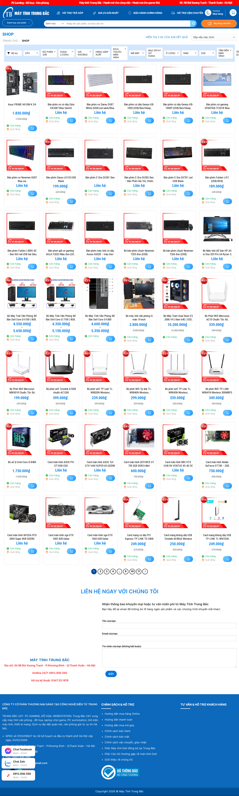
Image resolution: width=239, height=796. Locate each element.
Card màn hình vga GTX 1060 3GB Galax (60, 536)
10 (132, 571)
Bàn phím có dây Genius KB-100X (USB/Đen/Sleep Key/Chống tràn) (139, 106)
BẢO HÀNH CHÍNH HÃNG (147, 12)
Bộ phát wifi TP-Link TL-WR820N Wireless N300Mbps (100, 390)
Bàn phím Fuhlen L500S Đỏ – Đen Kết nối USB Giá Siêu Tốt (21, 252)
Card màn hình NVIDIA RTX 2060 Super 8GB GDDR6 (22, 536)
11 (139, 571)
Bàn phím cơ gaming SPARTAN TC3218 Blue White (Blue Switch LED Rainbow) (217, 106)
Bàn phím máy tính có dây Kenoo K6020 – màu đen (100, 252)
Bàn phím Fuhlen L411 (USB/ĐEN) (217, 179)
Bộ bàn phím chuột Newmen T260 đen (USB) (178, 252)
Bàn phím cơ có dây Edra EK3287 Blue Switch (61, 106)
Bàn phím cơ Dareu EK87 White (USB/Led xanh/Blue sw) (100, 106)
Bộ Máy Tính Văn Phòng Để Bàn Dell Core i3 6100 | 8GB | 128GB (22, 317)
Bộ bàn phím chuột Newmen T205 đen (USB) (139, 252)
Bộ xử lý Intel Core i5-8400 (22, 462)
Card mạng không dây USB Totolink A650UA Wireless (178, 536)
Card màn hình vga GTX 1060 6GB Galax (100, 536)
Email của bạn (110, 633)
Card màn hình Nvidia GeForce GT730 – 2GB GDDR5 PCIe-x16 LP (217, 463)
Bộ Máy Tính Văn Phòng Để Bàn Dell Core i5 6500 (100, 317)
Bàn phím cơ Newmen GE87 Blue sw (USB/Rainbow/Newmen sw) (22, 179)
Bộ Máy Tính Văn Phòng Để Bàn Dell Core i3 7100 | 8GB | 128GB (61, 317)
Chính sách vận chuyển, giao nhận (125, 742)
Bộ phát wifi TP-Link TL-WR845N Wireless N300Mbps (178, 390)
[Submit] (193, 23)
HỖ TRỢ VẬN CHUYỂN (190, 12)
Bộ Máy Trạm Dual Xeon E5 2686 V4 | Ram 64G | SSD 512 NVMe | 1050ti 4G (178, 317)
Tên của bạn (109, 621)
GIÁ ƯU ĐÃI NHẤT (108, 12)
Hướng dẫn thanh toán (118, 719)
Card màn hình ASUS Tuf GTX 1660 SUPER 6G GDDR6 (100, 463)
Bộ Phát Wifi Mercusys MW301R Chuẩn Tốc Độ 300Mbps (22, 390)
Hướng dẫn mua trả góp (119, 725)
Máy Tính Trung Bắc (131, 791)
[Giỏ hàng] (233, 12)
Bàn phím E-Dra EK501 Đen (100, 177)
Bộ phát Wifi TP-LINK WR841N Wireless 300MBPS (217, 390)
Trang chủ (10, 40)
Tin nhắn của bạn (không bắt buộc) (121, 646)
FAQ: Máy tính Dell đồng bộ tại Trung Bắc (130, 748)
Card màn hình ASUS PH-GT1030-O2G (61, 463)
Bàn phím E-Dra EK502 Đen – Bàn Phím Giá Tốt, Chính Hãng (139, 179)
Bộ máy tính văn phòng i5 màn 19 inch (139, 317)
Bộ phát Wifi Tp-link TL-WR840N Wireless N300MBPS (139, 390)
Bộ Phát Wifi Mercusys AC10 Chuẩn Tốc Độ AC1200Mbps (217, 317)
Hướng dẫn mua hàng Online (122, 713)
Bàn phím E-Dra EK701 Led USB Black (178, 179)
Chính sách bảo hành (117, 731)
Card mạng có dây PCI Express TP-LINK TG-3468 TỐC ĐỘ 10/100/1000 (139, 536)
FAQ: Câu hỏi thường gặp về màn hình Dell (131, 754)
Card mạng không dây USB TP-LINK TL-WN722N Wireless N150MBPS (217, 536)
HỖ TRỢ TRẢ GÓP (72, 12)
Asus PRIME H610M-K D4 (22, 104)
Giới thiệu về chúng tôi (119, 759)
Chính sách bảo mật (117, 736)
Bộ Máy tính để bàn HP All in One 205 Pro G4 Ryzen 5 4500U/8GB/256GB (217, 252)
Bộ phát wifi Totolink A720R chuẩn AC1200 (61, 390)
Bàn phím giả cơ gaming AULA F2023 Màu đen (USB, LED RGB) (61, 252)
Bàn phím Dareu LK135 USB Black (61, 179)
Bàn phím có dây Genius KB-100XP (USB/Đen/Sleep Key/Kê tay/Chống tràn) (178, 106)
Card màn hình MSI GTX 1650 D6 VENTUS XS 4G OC (178, 463)
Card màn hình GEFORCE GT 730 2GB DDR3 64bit (139, 463)
